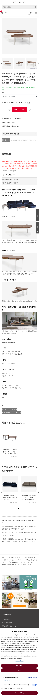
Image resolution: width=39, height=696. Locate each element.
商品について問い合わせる (11, 134)
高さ (3, 92)
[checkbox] (34, 685)
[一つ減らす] (9, 111)
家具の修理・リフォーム (9, 626)
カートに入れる (19, 109)
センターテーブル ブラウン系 (11, 412)
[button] (18, 508)
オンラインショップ (15, 557)
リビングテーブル (30, 557)
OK (19, 670)
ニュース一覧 (6, 619)
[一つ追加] (9, 108)
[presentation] (1, 63)
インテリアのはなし (8, 623)
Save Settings (19, 693)
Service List (7, 680)
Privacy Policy (20, 661)
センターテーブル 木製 (9, 409)
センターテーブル (9, 560)
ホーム (4, 557)
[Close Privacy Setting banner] (36, 630)
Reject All (19, 665)
